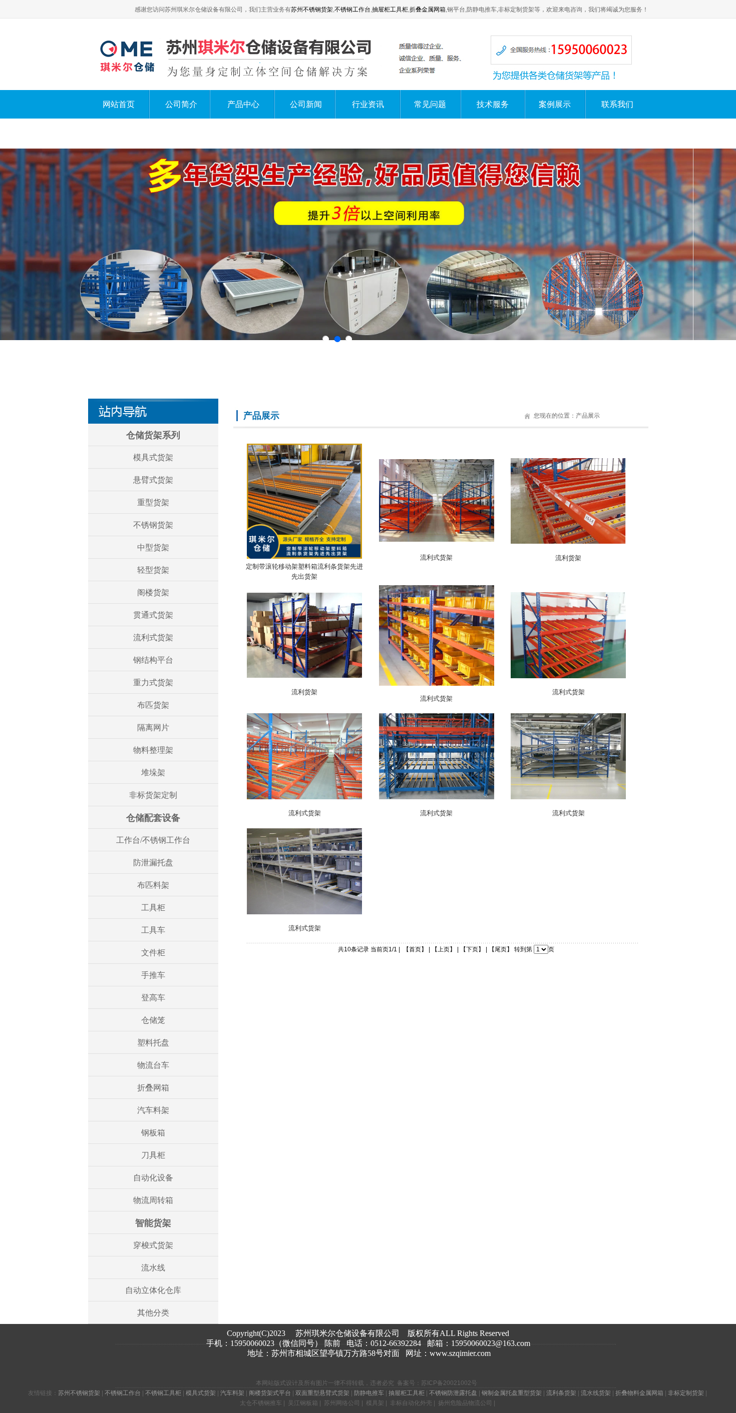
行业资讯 (368, 104)
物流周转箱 (153, 1200)
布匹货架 (153, 705)
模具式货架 (153, 457)
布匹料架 (153, 885)
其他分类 (153, 1312)
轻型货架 (153, 570)
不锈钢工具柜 (163, 1392)
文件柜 (153, 952)
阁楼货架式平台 (270, 1392)
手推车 (153, 975)
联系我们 (617, 104)
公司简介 (181, 104)
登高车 (153, 997)
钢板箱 (153, 1132)
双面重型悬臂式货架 (322, 1392)
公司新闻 (306, 104)
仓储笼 (153, 1020)
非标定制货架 (686, 1392)
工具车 (153, 930)
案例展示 (555, 104)
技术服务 (493, 104)
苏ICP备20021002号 (449, 1382)
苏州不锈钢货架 (312, 9)
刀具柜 (153, 1155)
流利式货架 (153, 637)
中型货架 (153, 547)
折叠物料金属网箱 (639, 1392)
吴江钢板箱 (303, 1402)
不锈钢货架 (153, 525)
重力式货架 (153, 682)
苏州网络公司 (342, 1402)
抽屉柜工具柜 (390, 9)
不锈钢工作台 (352, 9)
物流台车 (153, 1065)
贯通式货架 (153, 615)
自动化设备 (153, 1177)
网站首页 (119, 104)
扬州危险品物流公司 (465, 1402)
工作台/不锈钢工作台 (153, 840)
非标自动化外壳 (411, 1402)
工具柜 (153, 907)
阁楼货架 (153, 592)
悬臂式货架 (153, 480)
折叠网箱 (153, 1087)
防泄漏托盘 (153, 862)
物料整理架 (153, 750)
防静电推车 (369, 1392)
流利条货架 (561, 1392)
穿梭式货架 (153, 1245)
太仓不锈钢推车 (261, 1402)
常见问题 (430, 104)
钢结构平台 (153, 660)
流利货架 (568, 558)
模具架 (375, 1402)
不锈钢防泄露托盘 (453, 1392)
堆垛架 (153, 772)
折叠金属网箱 (428, 9)
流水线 (153, 1267)
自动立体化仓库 (153, 1290)
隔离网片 (153, 727)
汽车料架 (153, 1110)
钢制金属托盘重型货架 (512, 1392)
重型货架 (153, 502)
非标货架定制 (153, 795)
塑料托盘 (153, 1042)
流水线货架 (596, 1392)
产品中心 (243, 104)
